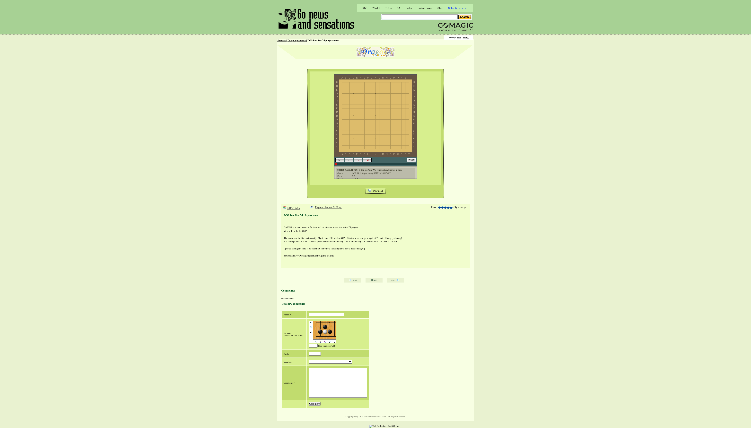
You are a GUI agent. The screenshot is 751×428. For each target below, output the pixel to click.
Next (393, 280)
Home (374, 280)
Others (440, 8)
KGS (364, 8)
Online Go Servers (457, 8)
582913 (330, 255)
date (459, 37)
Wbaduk (376, 8)
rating (466, 37)
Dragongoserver (424, 8)
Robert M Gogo (333, 207)
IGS (399, 8)
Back (355, 280)
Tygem (388, 8)
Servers (281, 40)
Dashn (409, 8)
